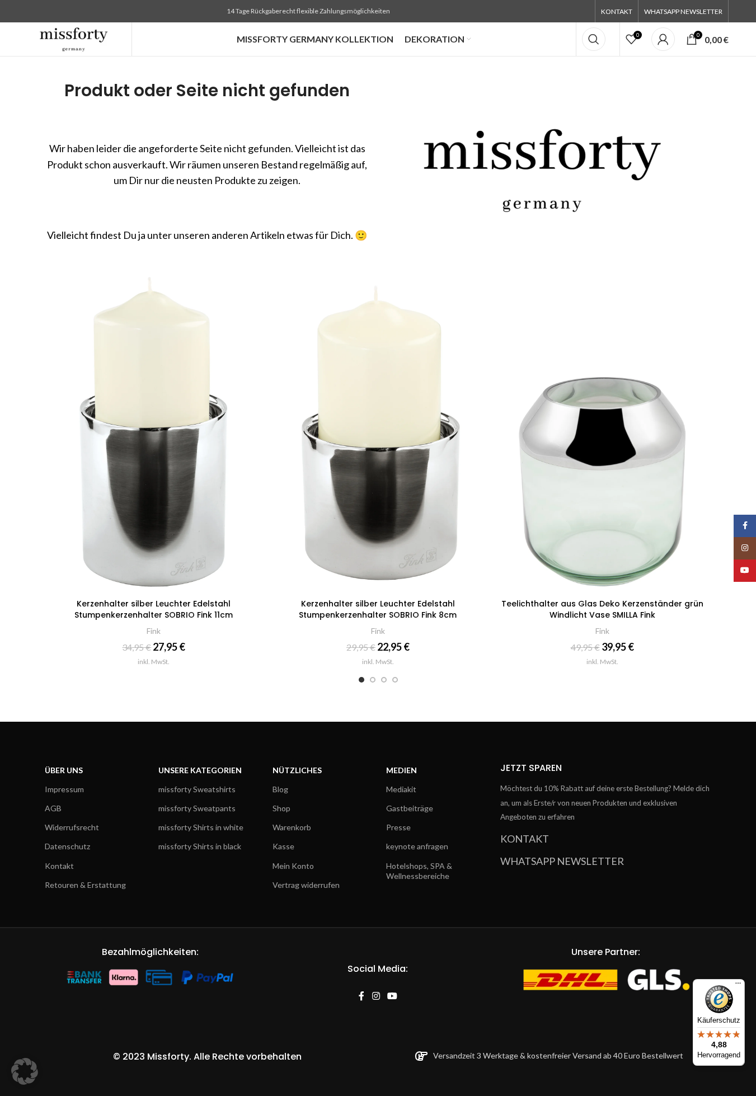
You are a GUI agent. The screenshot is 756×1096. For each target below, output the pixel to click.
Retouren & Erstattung (85, 885)
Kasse (283, 846)
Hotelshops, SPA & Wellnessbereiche (419, 871)
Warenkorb (292, 827)
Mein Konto (293, 866)
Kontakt (59, 866)
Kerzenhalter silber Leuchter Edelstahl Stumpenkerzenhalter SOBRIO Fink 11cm (153, 609)
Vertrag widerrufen (306, 885)
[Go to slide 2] (372, 680)
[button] (24, 1071)
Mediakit (401, 789)
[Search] (593, 39)
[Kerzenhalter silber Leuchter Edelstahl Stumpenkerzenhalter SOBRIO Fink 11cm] (154, 430)
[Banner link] (549, 160)
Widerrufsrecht (72, 827)
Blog (280, 789)
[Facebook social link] (361, 996)
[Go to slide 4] (395, 680)
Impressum (64, 789)
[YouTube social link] (392, 996)
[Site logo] (74, 38)
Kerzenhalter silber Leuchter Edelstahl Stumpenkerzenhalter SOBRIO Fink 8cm (378, 609)
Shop (281, 808)
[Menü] (738, 985)
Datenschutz (67, 846)
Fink (154, 631)
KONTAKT (524, 838)
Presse (398, 827)
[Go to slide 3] (384, 680)
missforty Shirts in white (200, 827)
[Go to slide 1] (361, 680)
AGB (53, 808)
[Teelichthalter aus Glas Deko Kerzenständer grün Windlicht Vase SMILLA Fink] (602, 430)
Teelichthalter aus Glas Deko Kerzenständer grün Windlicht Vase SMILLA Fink (602, 609)
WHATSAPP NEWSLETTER (562, 861)
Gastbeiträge (409, 808)
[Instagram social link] (375, 996)
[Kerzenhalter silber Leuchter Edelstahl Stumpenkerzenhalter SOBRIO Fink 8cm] (378, 430)
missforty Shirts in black (199, 846)
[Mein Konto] (663, 39)
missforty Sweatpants (197, 808)
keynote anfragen (417, 846)
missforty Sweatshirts (197, 789)
